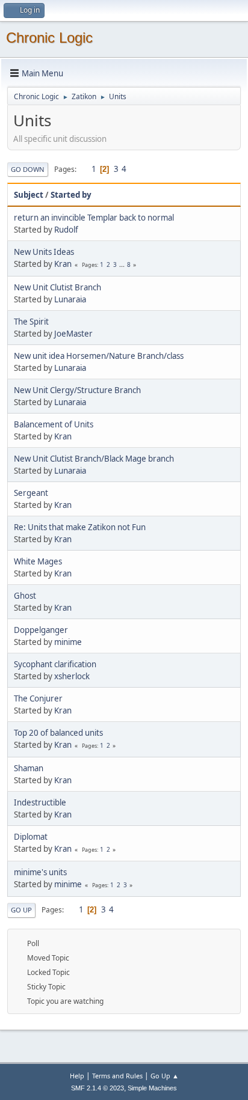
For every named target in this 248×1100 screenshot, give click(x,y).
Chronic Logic (49, 37)
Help (77, 1075)
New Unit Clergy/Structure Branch (77, 390)
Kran (63, 263)
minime (68, 642)
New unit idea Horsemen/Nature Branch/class (99, 355)
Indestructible (40, 802)
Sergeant (31, 492)
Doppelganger (41, 630)
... (122, 264)
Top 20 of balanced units (58, 732)
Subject (28, 194)
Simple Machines (152, 1088)
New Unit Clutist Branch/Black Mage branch (94, 458)
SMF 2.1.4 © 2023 (97, 1088)
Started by (71, 194)
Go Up (21, 909)
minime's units (40, 872)
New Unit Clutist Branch (57, 287)
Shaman (28, 768)
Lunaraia (70, 299)
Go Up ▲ (164, 1075)
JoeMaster (73, 333)
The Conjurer (38, 698)
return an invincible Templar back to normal (94, 217)
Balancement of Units (53, 424)
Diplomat (31, 836)
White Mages (38, 561)
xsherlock (72, 676)
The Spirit (31, 321)
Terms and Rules (117, 1075)
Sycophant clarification (55, 664)
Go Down (28, 169)
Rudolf (66, 229)
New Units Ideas (44, 251)
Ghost (25, 595)
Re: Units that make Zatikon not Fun (80, 527)
